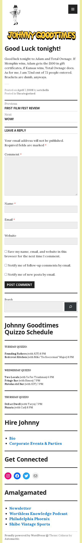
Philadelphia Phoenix (29, 518)
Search (9, 299)
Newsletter (20, 508)
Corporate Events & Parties (35, 443)
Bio (12, 438)
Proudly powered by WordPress (25, 535)
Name (10, 203)
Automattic (12, 539)
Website (10, 235)
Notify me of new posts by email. (31, 274)
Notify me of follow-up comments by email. (39, 265)
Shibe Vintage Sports (29, 524)
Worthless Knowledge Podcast (38, 513)
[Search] (70, 306)
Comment (13, 154)
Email (10, 219)
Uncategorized (26, 93)
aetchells (43, 90)
